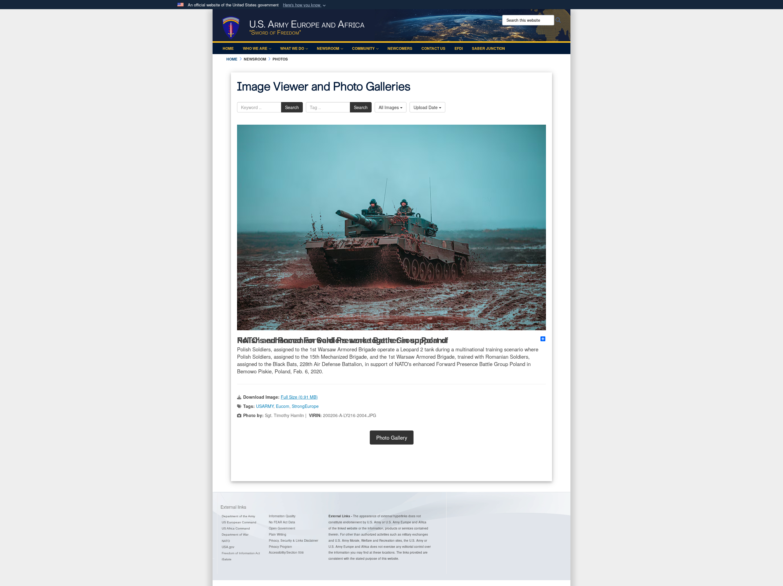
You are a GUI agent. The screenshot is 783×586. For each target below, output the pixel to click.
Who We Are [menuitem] (255, 48)
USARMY (264, 406)
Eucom (282, 406)
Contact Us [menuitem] (433, 48)
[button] (305, 5)
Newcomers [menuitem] (400, 48)
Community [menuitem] (363, 48)
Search (292, 107)
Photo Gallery (391, 437)
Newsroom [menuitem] (328, 48)
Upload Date (426, 107)
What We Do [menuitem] (292, 48)
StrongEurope (305, 406)
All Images (389, 107)
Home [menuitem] (228, 48)
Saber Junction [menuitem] (488, 48)
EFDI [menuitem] (459, 48)
